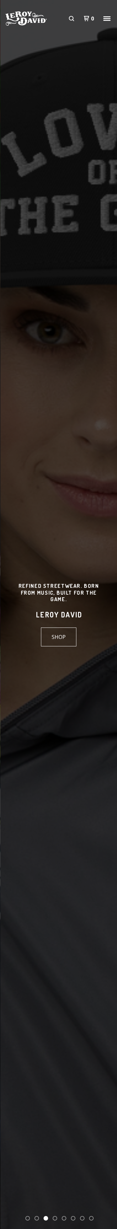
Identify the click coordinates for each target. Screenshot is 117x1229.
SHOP (59, 637)
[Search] (71, 18)
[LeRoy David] (26, 18)
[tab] (27, 1218)
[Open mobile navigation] (107, 18)
